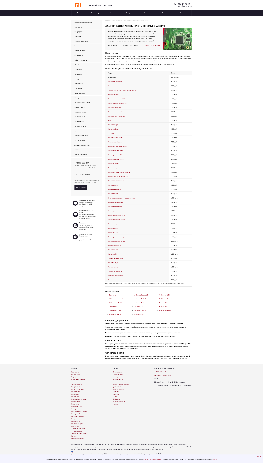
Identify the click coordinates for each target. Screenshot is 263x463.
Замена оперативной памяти (117, 116)
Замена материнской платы (117, 112)
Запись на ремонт (97, 13)
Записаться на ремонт (152, 45)
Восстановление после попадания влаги (121, 198)
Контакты (183, 13)
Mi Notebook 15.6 (164, 295)
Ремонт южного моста (115, 137)
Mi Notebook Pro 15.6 (116, 303)
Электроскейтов (79, 107)
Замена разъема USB (115, 155)
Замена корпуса (113, 224)
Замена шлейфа (113, 163)
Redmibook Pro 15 (165, 310)
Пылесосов (78, 69)
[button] (259, 456)
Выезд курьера (149, 13)
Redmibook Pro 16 (115, 314)
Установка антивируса (115, 275)
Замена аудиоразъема (115, 202)
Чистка (110, 120)
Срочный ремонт (118, 374)
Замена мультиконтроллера (117, 146)
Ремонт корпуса (113, 262)
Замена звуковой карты (115, 159)
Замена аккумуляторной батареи (119, 172)
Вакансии (116, 404)
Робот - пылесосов (80, 60)
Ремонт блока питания (115, 258)
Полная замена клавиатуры (117, 103)
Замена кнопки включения (117, 215)
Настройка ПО (112, 254)
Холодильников (79, 50)
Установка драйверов (115, 142)
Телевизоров (78, 46)
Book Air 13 (113, 295)
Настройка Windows (114, 107)
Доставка (116, 394)
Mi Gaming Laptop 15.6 (141, 295)
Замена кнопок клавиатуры (117, 219)
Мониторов (78, 74)
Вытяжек (77, 150)
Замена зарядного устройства (118, 176)
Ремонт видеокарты (114, 94)
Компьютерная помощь (121, 384)
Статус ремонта (131, 13)
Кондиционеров (79, 117)
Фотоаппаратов (79, 140)
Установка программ (115, 280)
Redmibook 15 (114, 307)
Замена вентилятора (115, 206)
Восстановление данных (121, 382)
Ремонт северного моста (116, 168)
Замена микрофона (114, 189)
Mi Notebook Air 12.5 (116, 299)
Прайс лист (166, 13)
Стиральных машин (81, 41)
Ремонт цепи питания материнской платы (122, 90)
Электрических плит (81, 135)
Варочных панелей (80, 112)
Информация (117, 372)
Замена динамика (114, 211)
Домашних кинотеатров (82, 145)
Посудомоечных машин (82, 79)
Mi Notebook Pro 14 (165, 299)
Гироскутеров (79, 121)
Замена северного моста (116, 241)
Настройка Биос (113, 129)
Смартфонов (78, 32)
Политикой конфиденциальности (153, 459)
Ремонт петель (113, 267)
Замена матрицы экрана (116, 86)
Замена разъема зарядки (116, 237)
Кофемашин (78, 83)
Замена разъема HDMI (115, 150)
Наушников (78, 88)
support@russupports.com (162, 375)
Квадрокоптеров (79, 93)
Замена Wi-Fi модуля (115, 81)
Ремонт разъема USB (115, 271)
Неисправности (118, 379)
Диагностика (114, 13)
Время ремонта (118, 377)
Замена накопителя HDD (116, 99)
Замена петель (113, 232)
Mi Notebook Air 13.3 (140, 299)
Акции (115, 396)
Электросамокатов (80, 98)
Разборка (111, 133)
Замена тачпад (113, 193)
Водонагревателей (80, 154)
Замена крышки (113, 228)
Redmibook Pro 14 (140, 310)
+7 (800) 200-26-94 (183, 4)
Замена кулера (113, 125)
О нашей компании (119, 401)
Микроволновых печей (82, 102)
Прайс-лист (116, 399)
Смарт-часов (78, 55)
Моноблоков (78, 65)
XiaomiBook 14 (139, 314)
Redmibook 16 (138, 307)
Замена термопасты (114, 245)
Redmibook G (163, 307)
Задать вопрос (81, 187)
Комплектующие (118, 389)
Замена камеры (113, 185)
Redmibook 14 (163, 303)
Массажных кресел (80, 126)
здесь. (215, 459)
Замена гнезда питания (116, 181)
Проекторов (78, 131)
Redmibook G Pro (115, 310)
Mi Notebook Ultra (140, 303)
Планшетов (78, 27)
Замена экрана (113, 250)
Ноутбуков (77, 36)
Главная (80, 13)
